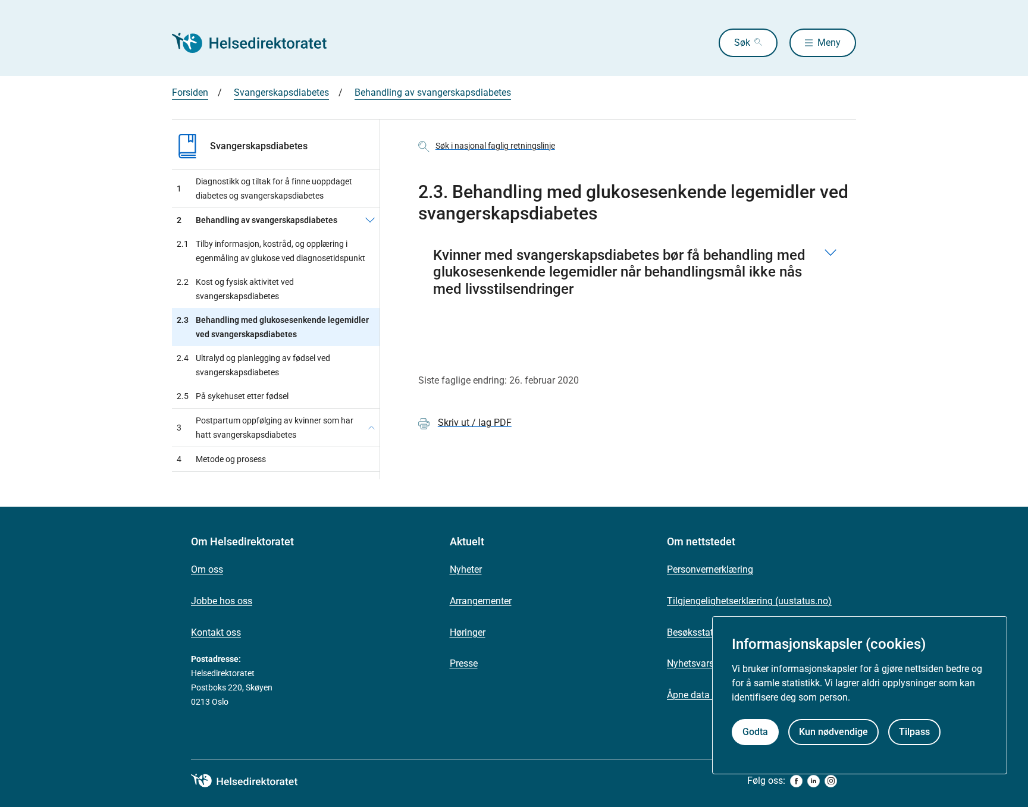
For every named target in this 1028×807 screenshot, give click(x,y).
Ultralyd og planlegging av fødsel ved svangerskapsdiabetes (253, 365)
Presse (464, 663)
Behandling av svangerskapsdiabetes (433, 92)
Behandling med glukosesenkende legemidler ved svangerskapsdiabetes (273, 327)
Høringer (467, 632)
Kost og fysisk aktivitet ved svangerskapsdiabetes (235, 289)
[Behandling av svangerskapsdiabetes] (370, 220)
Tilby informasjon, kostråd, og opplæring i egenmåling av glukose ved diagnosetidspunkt (271, 251)
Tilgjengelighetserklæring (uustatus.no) (749, 601)
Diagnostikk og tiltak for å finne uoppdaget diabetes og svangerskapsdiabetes (264, 188)
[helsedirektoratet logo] (253, 781)
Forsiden (190, 92)
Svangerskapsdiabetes (281, 92)
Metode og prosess (221, 459)
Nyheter (466, 569)
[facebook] (796, 781)
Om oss (207, 569)
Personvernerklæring (710, 569)
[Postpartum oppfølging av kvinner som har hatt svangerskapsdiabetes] (371, 427)
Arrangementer (481, 601)
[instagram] (831, 781)
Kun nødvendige (833, 732)
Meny (829, 42)
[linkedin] (813, 781)
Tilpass (914, 732)
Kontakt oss (216, 632)
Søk (742, 42)
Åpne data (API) (700, 695)
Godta (755, 732)
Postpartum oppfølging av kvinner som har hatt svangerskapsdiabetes (265, 427)
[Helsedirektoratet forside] (257, 43)
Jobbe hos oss (221, 601)
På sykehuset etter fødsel (233, 396)
